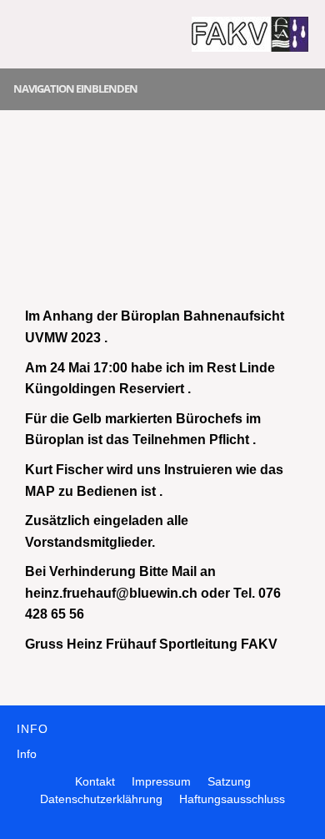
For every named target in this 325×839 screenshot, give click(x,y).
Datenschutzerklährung (101, 799)
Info (27, 754)
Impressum (161, 781)
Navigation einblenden (75, 88)
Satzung (229, 781)
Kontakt (95, 781)
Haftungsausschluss (232, 799)
